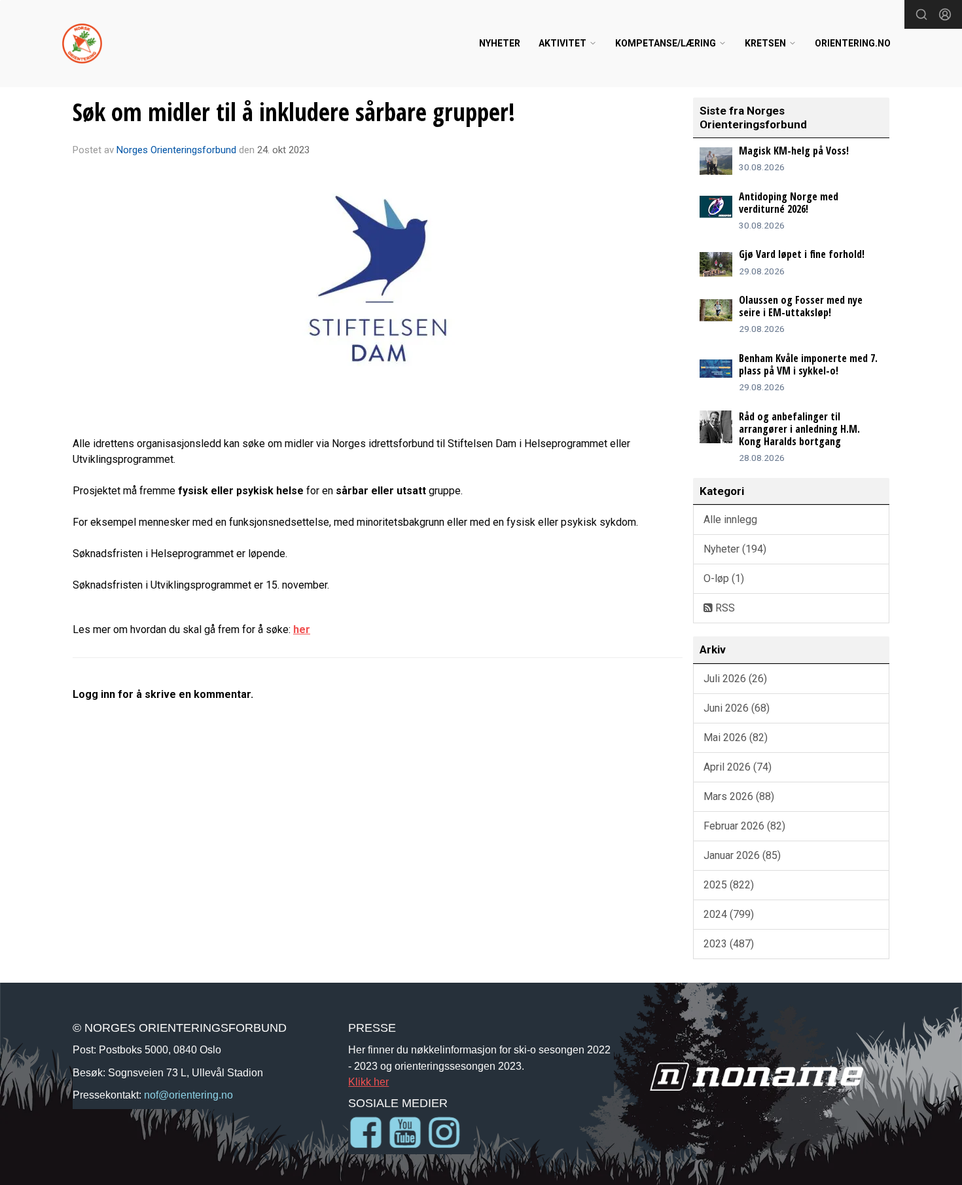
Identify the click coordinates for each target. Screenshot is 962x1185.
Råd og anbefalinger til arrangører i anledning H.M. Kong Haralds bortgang (799, 428)
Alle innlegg (730, 519)
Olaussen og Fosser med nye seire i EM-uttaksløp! (801, 306)
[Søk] (921, 14)
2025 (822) (729, 885)
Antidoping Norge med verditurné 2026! (788, 202)
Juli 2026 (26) (735, 678)
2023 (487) (729, 944)
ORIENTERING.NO (853, 43)
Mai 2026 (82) (736, 737)
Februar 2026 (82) (744, 826)
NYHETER (499, 43)
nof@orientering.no (188, 1095)
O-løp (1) (724, 578)
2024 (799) (729, 914)
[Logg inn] (945, 14)
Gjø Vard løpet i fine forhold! (801, 254)
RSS (724, 608)
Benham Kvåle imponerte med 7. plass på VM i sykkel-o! (808, 364)
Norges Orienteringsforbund (176, 150)
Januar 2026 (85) (742, 855)
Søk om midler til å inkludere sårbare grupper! (294, 112)
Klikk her (368, 1081)
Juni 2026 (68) (737, 708)
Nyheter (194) (735, 549)
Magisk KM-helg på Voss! (794, 150)
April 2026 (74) (738, 767)
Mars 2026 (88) (739, 796)
